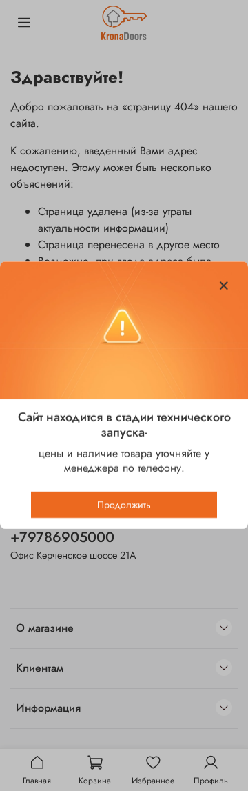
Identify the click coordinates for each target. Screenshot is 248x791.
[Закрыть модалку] (224, 286)
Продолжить (124, 505)
